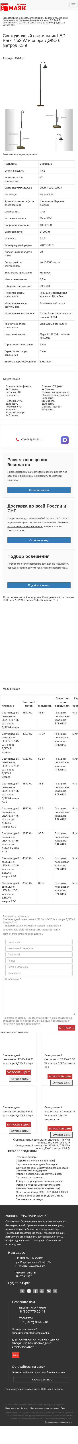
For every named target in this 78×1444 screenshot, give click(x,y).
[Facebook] (36, 1291)
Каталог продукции (33, 18)
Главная (17, 18)
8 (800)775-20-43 (32, 1311)
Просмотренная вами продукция (44, 1408)
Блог (63, 1408)
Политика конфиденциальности (59, 1422)
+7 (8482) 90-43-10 (34, 1322)
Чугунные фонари (26, 1157)
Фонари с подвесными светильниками (38, 1185)
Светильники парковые (29, 1177)
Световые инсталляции (30, 1199)
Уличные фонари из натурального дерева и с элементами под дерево (42, 1169)
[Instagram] (55, 1291)
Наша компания (12, 1408)
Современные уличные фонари (35, 1160)
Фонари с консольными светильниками (39, 1174)
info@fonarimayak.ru (39, 1333)
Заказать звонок (42, 1379)
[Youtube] (42, 1291)
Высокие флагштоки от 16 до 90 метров (39, 1195)
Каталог (24, 1408)
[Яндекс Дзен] (29, 1291)
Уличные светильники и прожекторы (37, 1188)
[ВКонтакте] (49, 1291)
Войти (15, 1355)
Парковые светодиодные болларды (37, 1164)
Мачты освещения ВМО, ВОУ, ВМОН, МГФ (41, 1192)
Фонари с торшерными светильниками (39, 1181)
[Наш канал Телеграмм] (23, 1291)
